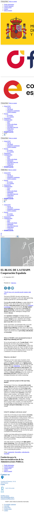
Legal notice (7, 507)
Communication (8, 119)
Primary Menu (4, 1)
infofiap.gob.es (5, 495)
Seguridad (6, 453)
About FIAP (7, 106)
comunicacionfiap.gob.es (7, 498)
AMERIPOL (16, 366)
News (8, 121)
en (1, 233)
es (1, 234)
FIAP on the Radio (12, 124)
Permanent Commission (13, 110)
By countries (10, 116)
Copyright (6, 506)
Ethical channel (8, 10)
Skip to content (13, 1)
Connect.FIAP (8, 7)
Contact (6, 9)
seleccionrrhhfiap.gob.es (7, 497)
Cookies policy (8, 509)
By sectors (10, 115)
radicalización (25, 452)
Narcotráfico (18, 452)
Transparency (7, 118)
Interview (13, 283)
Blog (8, 122)
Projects (6, 113)
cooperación (11, 452)
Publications (10, 129)
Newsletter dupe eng (12, 127)
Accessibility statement (10, 504)
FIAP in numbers (11, 112)
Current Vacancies (8, 6)
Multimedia (10, 126)
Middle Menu (4, 169)
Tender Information (9, 4)
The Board (10, 109)
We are (9, 107)
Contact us (10, 130)
